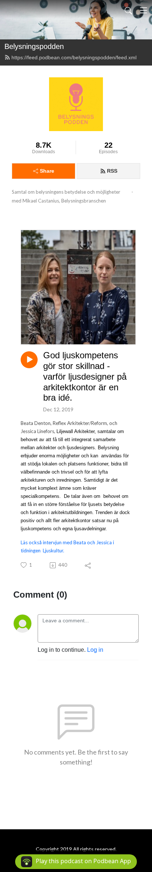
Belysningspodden (34, 46)
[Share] (88, 565)
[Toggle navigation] (143, 10)
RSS (112, 171)
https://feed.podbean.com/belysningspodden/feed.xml (74, 57)
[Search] (128, 10)
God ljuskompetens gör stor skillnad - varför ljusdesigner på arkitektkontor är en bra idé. (85, 376)
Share (47, 171)
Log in (95, 650)
